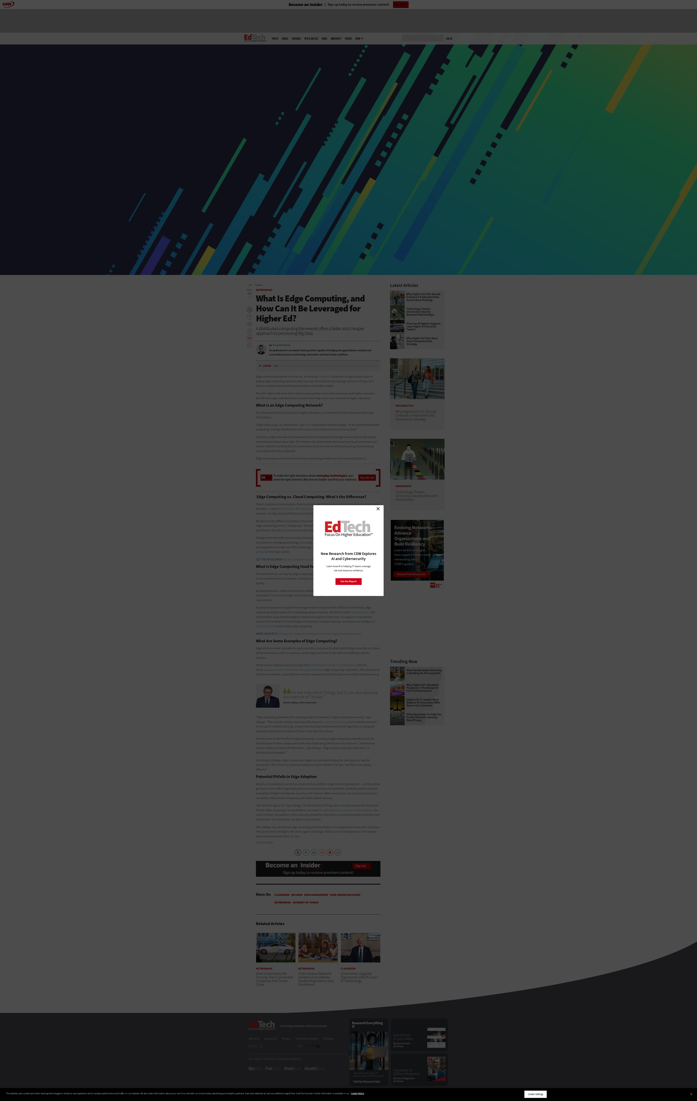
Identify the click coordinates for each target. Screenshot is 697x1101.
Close (378, 509)
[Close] (691, 1094)
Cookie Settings (535, 1094)
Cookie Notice (357, 1093)
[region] (348, 1094)
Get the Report (348, 581)
